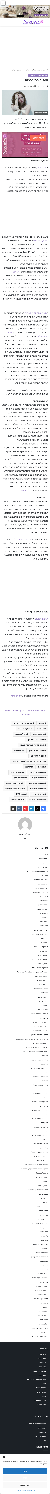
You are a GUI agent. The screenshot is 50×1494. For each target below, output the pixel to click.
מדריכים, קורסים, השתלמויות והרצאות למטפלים (32, 1039)
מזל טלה (45, 1098)
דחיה (25, 1478)
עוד (44, 1440)
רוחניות (45, 1307)
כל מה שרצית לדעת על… (39, 1022)
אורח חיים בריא (43, 867)
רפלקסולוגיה (43, 1324)
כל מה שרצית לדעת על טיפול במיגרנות (28, 761)
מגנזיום (41, 767)
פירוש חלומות (43, 1248)
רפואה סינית (44, 1320)
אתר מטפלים (41, 1404)
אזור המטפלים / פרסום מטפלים (37, 871)
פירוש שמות (44, 1261)
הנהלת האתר (41, 86)
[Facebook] (43, 808)
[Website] (25, 838)
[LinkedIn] (31, 808)
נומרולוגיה (44, 1198)
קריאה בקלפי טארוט (41, 1299)
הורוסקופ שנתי (43, 963)
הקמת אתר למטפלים (41, 989)
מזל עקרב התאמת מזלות (39, 1127)
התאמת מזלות (43, 997)
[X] (37, 808)
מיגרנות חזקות (38, 778)
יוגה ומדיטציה (43, 1018)
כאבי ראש (42, 167)
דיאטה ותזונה (43, 922)
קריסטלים (44, 1303)
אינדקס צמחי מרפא (41, 888)
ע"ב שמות (44, 1236)
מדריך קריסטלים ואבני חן (39, 1035)
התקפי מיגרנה (40, 240)
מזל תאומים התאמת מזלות (39, 1152)
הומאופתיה (44, 943)
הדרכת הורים (43, 938)
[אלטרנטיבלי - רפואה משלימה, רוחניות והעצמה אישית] (33, 22)
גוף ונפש (45, 917)
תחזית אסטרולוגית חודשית (39, 1336)
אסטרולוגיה (44, 901)
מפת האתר (42, 1375)
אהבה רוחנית (43, 859)
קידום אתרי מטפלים (41, 1290)
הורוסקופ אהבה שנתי (41, 947)
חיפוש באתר (41, 1358)
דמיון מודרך (44, 926)
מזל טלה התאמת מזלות (40, 1102)
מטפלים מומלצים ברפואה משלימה (36, 1165)
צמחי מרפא (44, 1282)
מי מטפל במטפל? (42, 1173)
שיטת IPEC (21, 794)
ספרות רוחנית (43, 1211)
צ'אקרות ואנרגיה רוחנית (40, 1278)
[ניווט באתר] (47, 23)
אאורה (16, 271)
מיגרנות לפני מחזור (14, 783)
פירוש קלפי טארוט (42, 1253)
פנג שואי (45, 1265)
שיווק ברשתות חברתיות (40, 1328)
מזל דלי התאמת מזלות (40, 1093)
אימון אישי (45, 875)
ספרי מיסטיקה (43, 1219)
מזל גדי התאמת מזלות (40, 1077)
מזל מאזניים (44, 1106)
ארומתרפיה (44, 913)
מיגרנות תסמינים (37, 788)
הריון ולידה (44, 993)
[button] (4, 1457)
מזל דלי (45, 1089)
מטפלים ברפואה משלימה (37, 1424)
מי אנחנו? (42, 1354)
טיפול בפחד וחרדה (42, 1010)
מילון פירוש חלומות (42, 1177)
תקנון (17, 1490)
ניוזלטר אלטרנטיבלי (39, 1371)
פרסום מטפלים (43, 1274)
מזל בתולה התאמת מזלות (39, 1068)
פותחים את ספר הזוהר (40, 1244)
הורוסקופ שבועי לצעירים (40, 959)
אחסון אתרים (41, 1392)
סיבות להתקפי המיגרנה (36, 313)
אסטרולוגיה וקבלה (42, 905)
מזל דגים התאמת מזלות (40, 1085)
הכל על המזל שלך (42, 980)
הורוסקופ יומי (43, 951)
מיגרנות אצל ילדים (37, 772)
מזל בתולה (44, 1064)
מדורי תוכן (42, 1367)
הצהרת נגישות (41, 1388)
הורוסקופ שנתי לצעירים (40, 968)
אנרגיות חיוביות (43, 896)
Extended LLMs (40, 1400)
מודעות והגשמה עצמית (40, 1043)
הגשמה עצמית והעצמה (40, 934)
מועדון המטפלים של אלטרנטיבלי (37, 1047)
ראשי (45, 70)
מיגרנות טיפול (20, 778)
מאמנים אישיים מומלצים (40, 1031)
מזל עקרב (44, 1123)
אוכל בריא (44, 863)
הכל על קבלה (43, 984)
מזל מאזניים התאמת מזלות (39, 1110)
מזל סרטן (45, 1114)
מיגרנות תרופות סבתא (14, 788)
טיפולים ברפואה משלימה (39, 1014)
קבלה (25, 1471)
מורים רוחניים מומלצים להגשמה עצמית (35, 1051)
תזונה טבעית (25, 539)
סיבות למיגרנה (38, 794)
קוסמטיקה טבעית (42, 1286)
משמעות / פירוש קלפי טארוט (38, 1190)
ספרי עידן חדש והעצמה (40, 1223)
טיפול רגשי (42, 1432)
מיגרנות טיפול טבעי (36, 783)
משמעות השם (43, 1194)
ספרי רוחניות (43, 1232)
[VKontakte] (19, 808)
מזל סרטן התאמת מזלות (40, 1119)
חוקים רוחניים (43, 1005)
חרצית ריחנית (41, 618)
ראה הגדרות (25, 1485)
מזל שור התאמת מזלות (40, 1144)
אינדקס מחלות (43, 884)
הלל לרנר (15, 695)
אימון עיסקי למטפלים (41, 880)
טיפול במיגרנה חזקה (36, 739)
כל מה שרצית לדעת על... (20, 70)
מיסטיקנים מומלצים (41, 1186)
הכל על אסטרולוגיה (41, 976)
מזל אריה (45, 1056)
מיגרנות (28, 767)
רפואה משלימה (36, 70)
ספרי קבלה (44, 1227)
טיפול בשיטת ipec (36, 750)
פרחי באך (45, 1269)
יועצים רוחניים (41, 1428)
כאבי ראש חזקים (38, 756)
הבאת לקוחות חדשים (41, 930)
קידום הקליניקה (43, 1295)
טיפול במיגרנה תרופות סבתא (32, 745)
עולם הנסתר (44, 1240)
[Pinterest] (25, 808)
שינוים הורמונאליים (37, 799)
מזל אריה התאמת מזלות (40, 1060)
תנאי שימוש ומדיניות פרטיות (28, 1490)
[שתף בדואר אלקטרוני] (13, 808)
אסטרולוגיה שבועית (41, 909)
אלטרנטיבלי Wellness (40, 892)
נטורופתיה (44, 1202)
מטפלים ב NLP (41, 1436)
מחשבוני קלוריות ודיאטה (40, 1156)
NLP (46, 855)
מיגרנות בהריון (17, 772)
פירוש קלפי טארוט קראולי (39, 1257)
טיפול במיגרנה (21, 734)
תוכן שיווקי (44, 1332)
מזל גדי (45, 1072)
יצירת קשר (42, 1363)
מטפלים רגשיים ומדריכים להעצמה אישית (34, 1169)
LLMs (44, 1396)
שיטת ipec (25, 490)
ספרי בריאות (44, 1215)
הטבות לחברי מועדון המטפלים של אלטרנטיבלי (32, 972)
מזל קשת (45, 1131)
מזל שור (45, 1139)
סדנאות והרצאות (42, 1207)
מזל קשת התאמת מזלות (40, 1135)
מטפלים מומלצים (42, 1160)
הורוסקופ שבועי (43, 955)
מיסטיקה (45, 1181)
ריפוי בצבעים (43, 1311)
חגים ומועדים (43, 1001)
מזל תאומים (44, 1148)
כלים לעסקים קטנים (41, 1026)
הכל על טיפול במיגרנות (23, 723)
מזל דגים (45, 1081)
